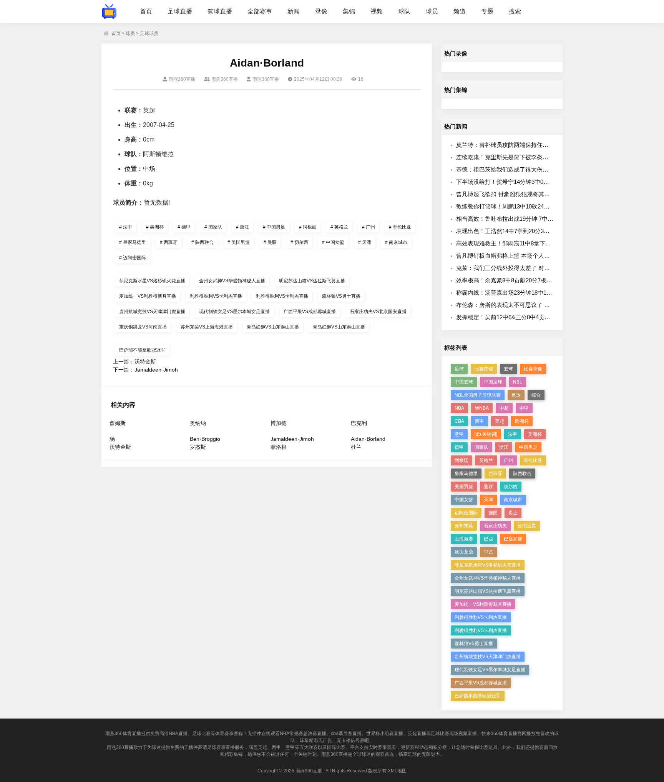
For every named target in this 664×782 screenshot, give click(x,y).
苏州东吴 (464, 526)
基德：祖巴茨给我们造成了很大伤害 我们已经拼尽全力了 (529, 169)
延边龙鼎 (464, 552)
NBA (459, 408)
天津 (364, 242)
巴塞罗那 (513, 539)
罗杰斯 (198, 447)
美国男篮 (238, 242)
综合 (536, 395)
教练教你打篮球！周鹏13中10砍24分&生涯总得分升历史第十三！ (539, 206)
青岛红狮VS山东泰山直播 (273, 327)
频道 (459, 11)
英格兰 (339, 227)
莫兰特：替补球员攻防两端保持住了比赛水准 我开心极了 (529, 145)
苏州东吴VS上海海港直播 (207, 327)
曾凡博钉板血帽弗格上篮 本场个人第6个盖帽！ (516, 255)
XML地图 (397, 771)
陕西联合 (202, 242)
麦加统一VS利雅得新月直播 (147, 296)
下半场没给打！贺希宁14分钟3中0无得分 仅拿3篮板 (522, 181)
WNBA (482, 408)
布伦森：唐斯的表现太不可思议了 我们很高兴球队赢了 (526, 305)
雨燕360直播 (308, 771)
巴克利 (359, 423)
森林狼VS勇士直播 (341, 296)
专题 (487, 11)
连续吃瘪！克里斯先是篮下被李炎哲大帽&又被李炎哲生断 (530, 157)
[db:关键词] (486, 434)
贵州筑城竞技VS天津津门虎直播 (152, 311)
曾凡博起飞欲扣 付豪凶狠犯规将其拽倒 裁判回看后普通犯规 (532, 194)
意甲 (459, 434)
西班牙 (169, 242)
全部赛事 (259, 11)
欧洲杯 (522, 421)
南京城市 (396, 242)
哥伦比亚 (400, 227)
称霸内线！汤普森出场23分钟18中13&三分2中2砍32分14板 (531, 292)
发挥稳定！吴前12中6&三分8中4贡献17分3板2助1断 (522, 317)
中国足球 (493, 382)
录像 (321, 11)
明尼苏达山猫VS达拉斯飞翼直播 (312, 280)
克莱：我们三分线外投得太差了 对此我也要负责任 (520, 268)
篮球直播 (220, 11)
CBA (459, 421)
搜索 (515, 11)
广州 (368, 227)
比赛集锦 (484, 369)
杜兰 (356, 447)
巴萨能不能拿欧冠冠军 (142, 350)
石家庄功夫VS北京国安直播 (378, 311)
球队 (404, 11)
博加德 (279, 423)
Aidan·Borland (368, 439)
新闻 (293, 11)
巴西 (488, 539)
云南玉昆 (527, 526)
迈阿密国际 (132, 257)
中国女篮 (333, 242)
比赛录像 (533, 369)
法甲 (125, 227)
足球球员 (149, 33)
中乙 (488, 552)
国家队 (213, 227)
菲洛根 (279, 447)
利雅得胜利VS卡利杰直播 (216, 296)
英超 (499, 421)
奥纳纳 (198, 423)
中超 (504, 408)
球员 (432, 11)
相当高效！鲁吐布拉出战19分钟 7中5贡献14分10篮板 (524, 218)
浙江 (242, 227)
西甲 (479, 421)
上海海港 (464, 539)
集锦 (349, 11)
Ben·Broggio (205, 439)
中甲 (524, 408)
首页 (146, 11)
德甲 (184, 227)
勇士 (513, 512)
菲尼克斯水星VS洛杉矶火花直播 (152, 280)
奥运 (516, 395)
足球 (459, 369)
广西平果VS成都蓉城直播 (310, 311)
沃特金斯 (145, 361)
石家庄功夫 (495, 526)
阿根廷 (308, 227)
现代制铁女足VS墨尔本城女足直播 (234, 311)
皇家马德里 (132, 242)
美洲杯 (155, 227)
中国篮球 (464, 382)
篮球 (508, 369)
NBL (517, 382)
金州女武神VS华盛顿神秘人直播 (232, 280)
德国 (493, 512)
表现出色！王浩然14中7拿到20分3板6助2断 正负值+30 (526, 231)
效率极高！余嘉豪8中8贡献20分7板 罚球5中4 (513, 280)
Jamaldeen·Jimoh (156, 370)
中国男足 (274, 227)
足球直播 (180, 11)
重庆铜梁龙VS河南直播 (143, 327)
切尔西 (299, 242)
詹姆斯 (118, 423)
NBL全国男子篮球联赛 (478, 395)
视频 (376, 11)
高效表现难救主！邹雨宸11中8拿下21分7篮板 (514, 243)
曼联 (270, 242)
